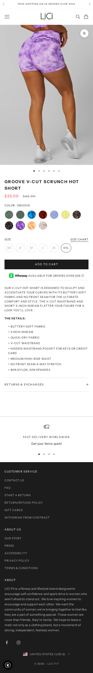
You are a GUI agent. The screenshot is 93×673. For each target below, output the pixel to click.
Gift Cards (14, 510)
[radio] (9, 214)
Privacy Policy (17, 560)
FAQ (8, 487)
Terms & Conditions (21, 568)
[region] (46, 435)
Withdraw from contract (27, 517)
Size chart (79, 239)
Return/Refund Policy (24, 502)
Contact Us (14, 480)
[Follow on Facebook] (7, 642)
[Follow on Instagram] (18, 642)
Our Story (13, 538)
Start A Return (18, 495)
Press (9, 545)
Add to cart (46, 264)
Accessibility (16, 553)
